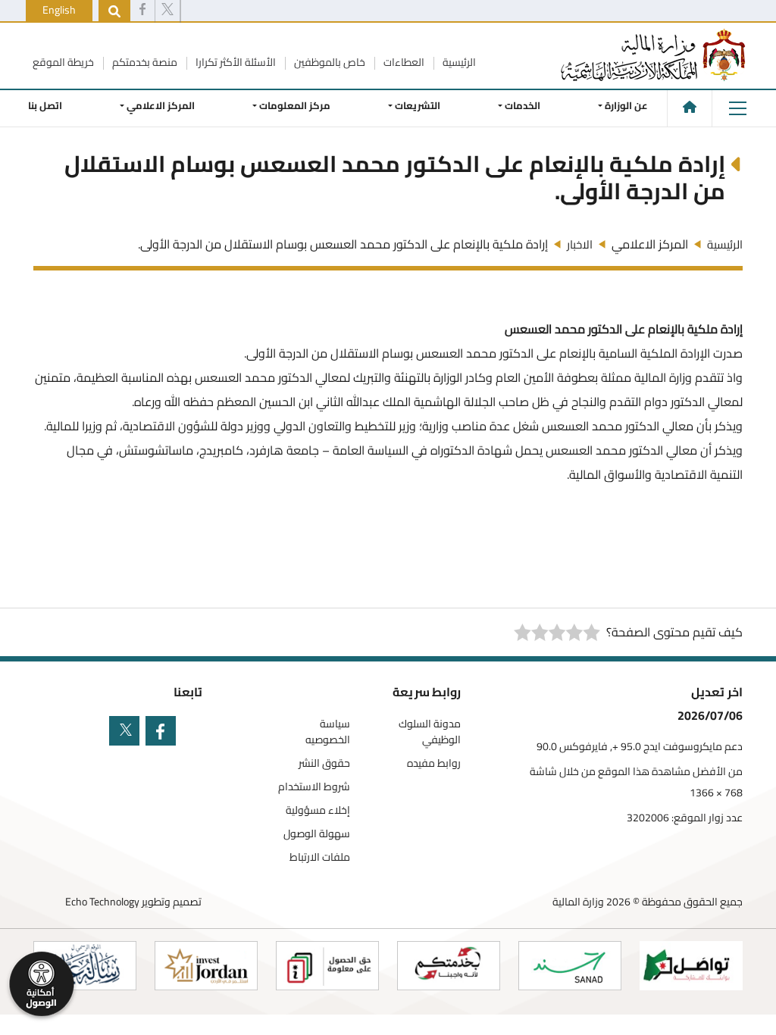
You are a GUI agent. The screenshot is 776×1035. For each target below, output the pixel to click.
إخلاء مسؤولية (318, 810)
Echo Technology (102, 901)
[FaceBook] (142, 11)
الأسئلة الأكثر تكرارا (234, 62)
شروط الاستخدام (314, 787)
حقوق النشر (324, 763)
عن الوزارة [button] (626, 105)
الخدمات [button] (522, 105)
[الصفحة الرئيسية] (689, 106)
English (59, 10)
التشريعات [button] (417, 105)
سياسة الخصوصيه (327, 732)
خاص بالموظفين (328, 62)
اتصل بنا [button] (45, 105)
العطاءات (402, 62)
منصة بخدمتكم (143, 62)
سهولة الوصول (316, 834)
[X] (167, 11)
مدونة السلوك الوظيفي (430, 732)
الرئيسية (458, 62)
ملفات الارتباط (319, 857)
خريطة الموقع (63, 62)
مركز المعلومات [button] (294, 105)
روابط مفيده (434, 763)
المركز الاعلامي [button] (161, 105)
